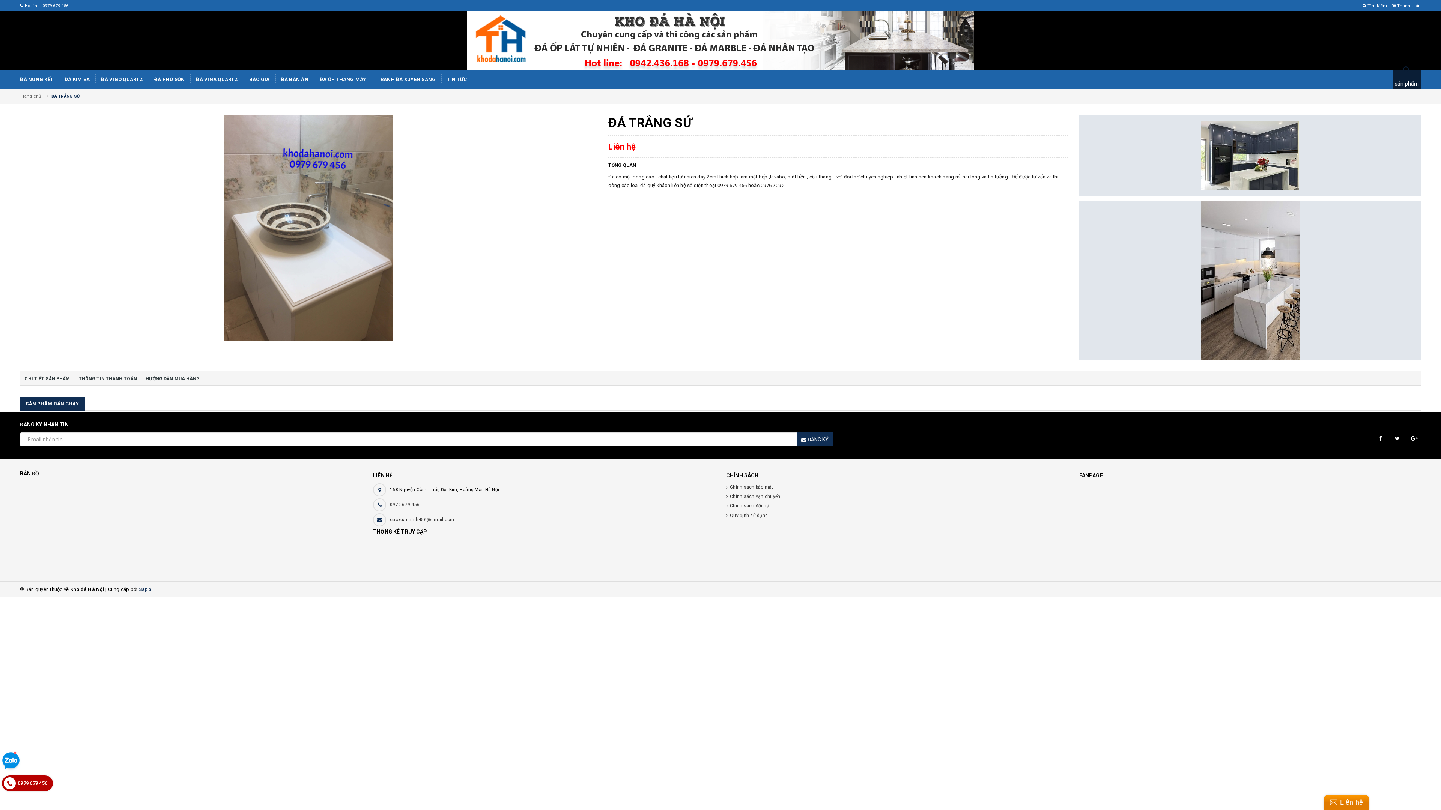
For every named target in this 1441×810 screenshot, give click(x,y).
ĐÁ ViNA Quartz (217, 79)
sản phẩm (1407, 84)
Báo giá (259, 79)
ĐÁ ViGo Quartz (122, 79)
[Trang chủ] (720, 40)
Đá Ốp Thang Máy (343, 79)
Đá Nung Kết (36, 79)
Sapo (145, 589)
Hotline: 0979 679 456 (46, 5)
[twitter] (1397, 438)
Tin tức (457, 79)
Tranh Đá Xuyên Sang (407, 79)
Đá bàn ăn (294, 79)
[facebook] (1380, 438)
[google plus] (1414, 438)
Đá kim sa (77, 79)
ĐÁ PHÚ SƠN (169, 79)
